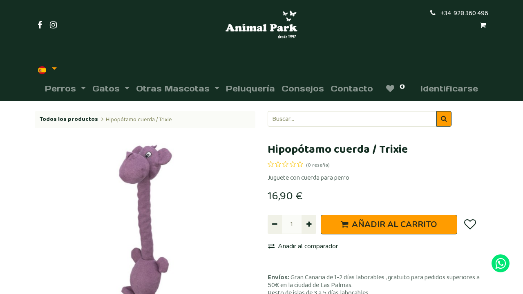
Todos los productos (69, 119)
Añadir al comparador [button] (308, 246)
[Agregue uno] (309, 224)
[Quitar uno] (275, 224)
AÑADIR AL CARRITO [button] (394, 224)
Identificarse (449, 88)
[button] (51, 224)
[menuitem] (250, 88)
